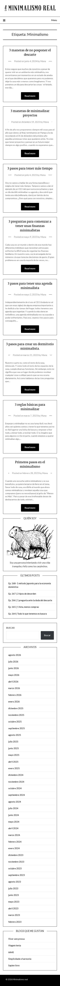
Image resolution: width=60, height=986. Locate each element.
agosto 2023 (14, 881)
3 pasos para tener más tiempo (29, 168)
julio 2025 (13, 741)
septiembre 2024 (16, 795)
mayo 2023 (13, 901)
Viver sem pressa (16, 938)
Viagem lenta (14, 945)
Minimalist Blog (47, 979)
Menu (54, 20)
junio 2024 (13, 815)
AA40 (11, 952)
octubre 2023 (15, 868)
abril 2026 (13, 681)
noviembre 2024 (16, 781)
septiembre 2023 (16, 875)
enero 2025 (14, 768)
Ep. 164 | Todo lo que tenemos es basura (27, 613)
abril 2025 (13, 761)
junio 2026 (13, 668)
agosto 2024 (14, 801)
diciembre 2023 (15, 855)
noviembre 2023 (16, 861)
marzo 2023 (14, 915)
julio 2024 (13, 808)
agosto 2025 (14, 735)
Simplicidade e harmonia (19, 958)
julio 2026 (13, 661)
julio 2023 (13, 888)
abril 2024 (13, 828)
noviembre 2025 (16, 715)
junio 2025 (13, 748)
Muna (43, 61)
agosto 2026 (14, 655)
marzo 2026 (14, 688)
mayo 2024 (13, 821)
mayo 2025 (13, 755)
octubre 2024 (15, 788)
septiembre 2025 (16, 728)
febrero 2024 (14, 841)
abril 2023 (13, 908)
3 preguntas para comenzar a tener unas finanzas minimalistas (30, 226)
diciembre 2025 (15, 708)
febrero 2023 (14, 921)
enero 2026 (14, 701)
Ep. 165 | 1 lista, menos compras (23, 607)
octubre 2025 (15, 721)
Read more (30, 96)
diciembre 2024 (15, 775)
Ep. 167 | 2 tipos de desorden (22, 593)
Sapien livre (14, 965)
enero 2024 (14, 848)
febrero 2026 (14, 695)
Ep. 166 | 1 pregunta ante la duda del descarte (30, 600)
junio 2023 (13, 895)
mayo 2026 (13, 675)
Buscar (10, 627)
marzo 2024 (14, 835)
